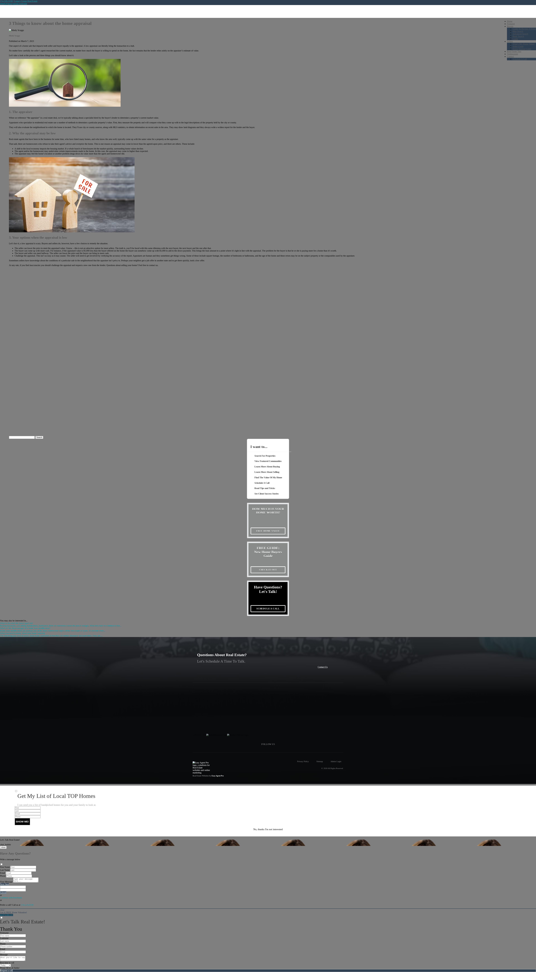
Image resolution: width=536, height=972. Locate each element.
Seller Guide (518, 46)
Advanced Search (520, 34)
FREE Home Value (268, 531)
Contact (510, 56)
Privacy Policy (303, 761)
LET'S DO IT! (6, 915)
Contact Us (323, 667)
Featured (511, 24)
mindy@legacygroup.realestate (13, 4)
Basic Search (518, 36)
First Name (5, 867)
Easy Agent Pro (218, 776)
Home (509, 21)
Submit (3, 892)
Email (2, 873)
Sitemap (319, 761)
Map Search (518, 31)
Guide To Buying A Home (524, 29)
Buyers (510, 26)
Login (515, 39)
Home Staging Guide (522, 49)
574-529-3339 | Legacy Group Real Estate (18, 1)
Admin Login (336, 761)
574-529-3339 (27, 905)
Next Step (4, 884)
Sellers (510, 41)
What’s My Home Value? (524, 44)
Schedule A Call (520, 59)
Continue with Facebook (11, 897)
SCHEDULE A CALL (268, 608)
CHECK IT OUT (268, 570)
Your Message (6, 882)
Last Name (5, 870)
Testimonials (512, 54)
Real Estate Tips (514, 51)
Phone (3, 876)
